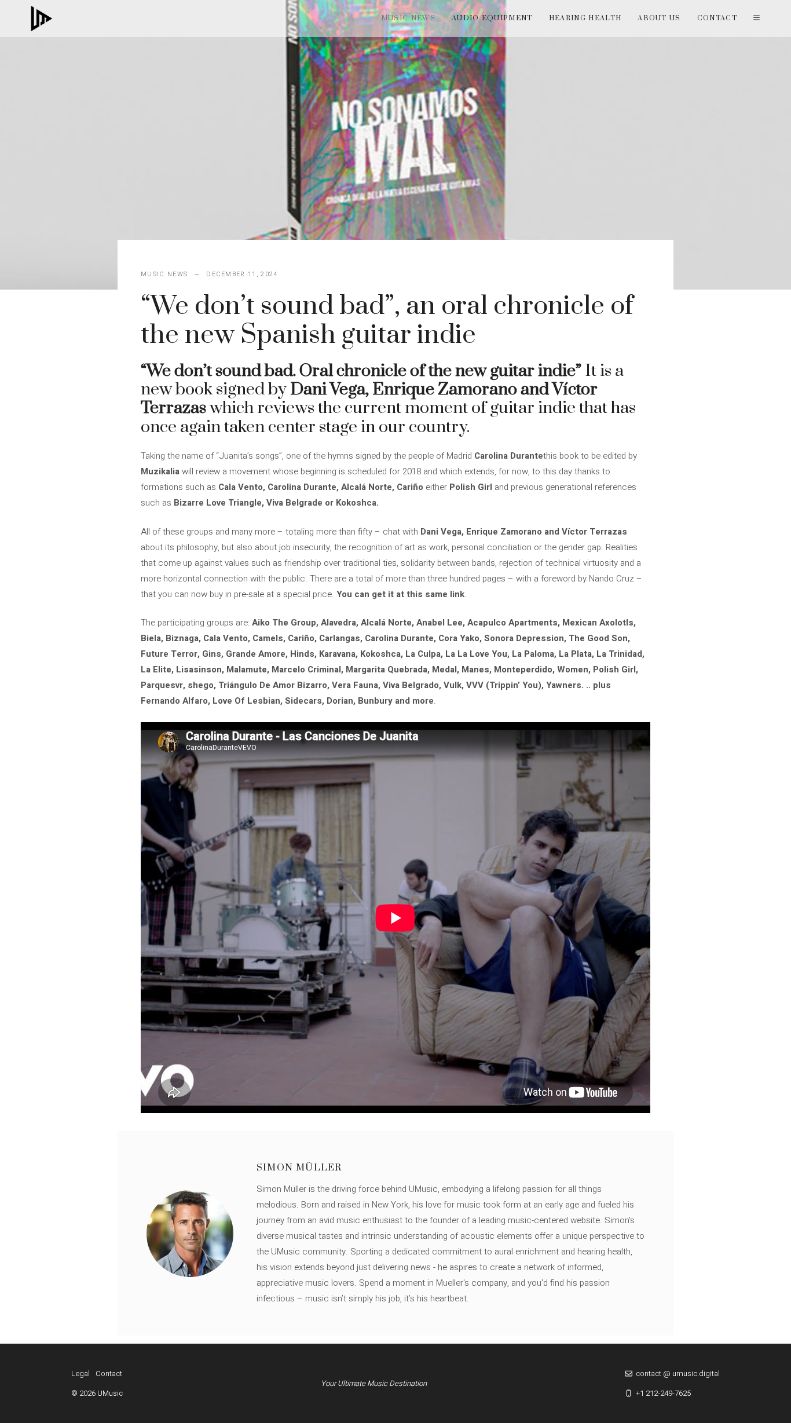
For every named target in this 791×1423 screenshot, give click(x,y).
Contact (717, 18)
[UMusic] (41, 18)
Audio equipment (492, 18)
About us (659, 18)
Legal (80, 1373)
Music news (408, 18)
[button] (756, 18)
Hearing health (585, 18)
